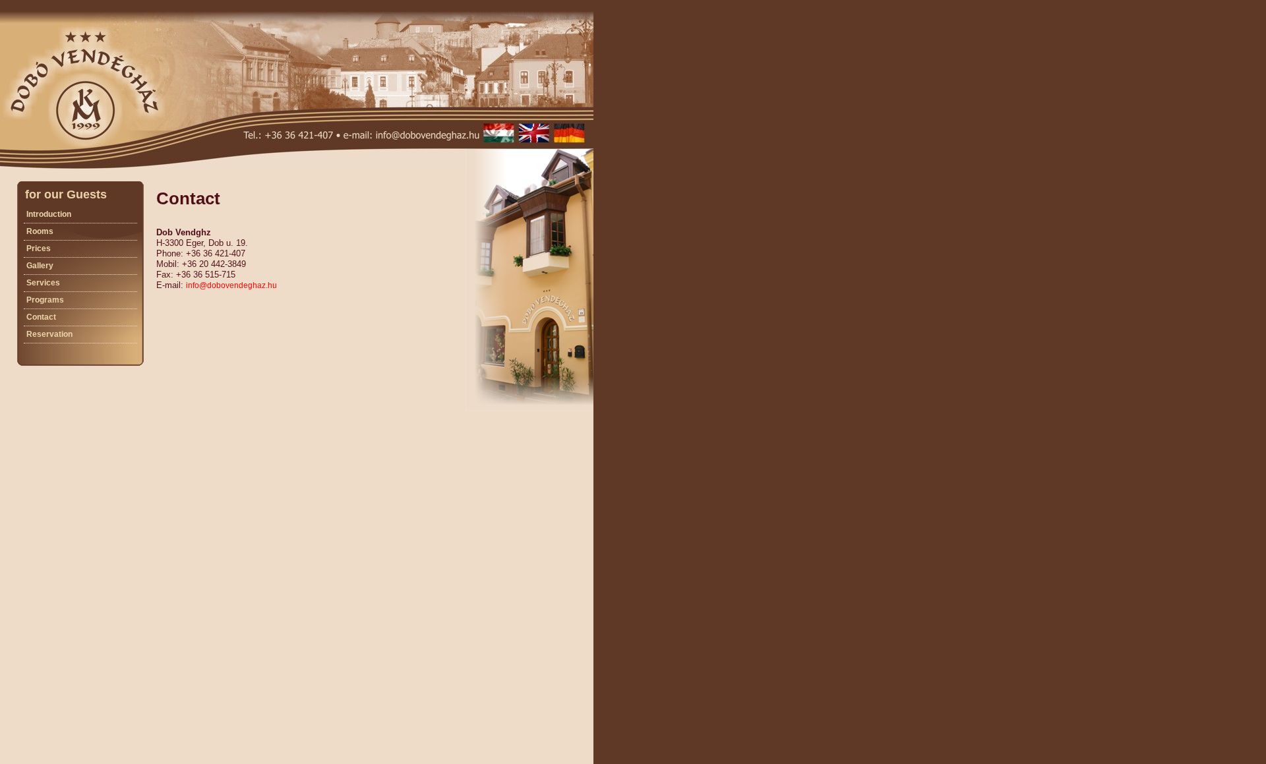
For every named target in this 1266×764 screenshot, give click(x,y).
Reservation (49, 334)
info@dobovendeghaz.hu (231, 285)
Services (43, 282)
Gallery (39, 265)
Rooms (39, 231)
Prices (38, 248)
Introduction (48, 214)
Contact (41, 317)
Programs (45, 300)
